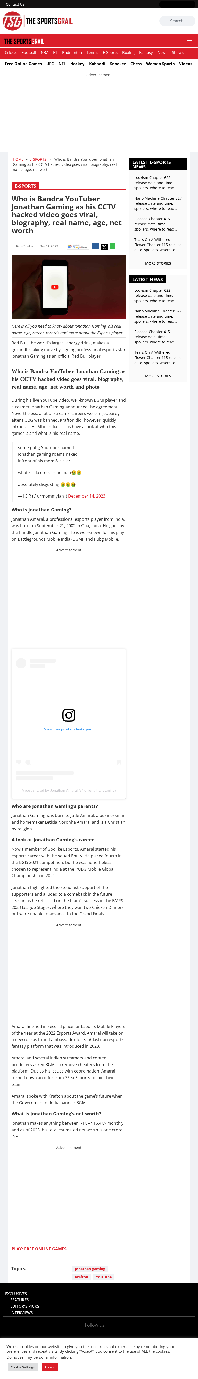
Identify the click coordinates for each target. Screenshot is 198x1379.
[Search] (190, 21)
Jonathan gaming (90, 1268)
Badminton (72, 52)
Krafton (81, 1276)
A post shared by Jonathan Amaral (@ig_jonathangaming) (69, 790)
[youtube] (185, 4)
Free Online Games (23, 63)
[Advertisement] (99, 113)
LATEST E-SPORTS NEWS (151, 164)
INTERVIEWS (21, 1312)
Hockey (77, 63)
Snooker (118, 63)
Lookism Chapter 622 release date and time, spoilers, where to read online (154, 183)
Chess (136, 63)
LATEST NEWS (147, 279)
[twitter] (170, 4)
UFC (50, 63)
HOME (18, 159)
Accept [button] (50, 1367)
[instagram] (177, 4)
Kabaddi (97, 63)
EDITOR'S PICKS (24, 1306)
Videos (185, 63)
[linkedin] (192, 4)
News (162, 52)
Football (29, 52)
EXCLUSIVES (16, 1293)
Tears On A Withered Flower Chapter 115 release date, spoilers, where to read (158, 245)
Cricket (11, 52)
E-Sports (110, 52)
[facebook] (162, 4)
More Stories (158, 263)
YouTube (104, 1276)
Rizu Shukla (24, 246)
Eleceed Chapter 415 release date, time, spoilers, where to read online (154, 224)
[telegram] (130, 1331)
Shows (178, 52)
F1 (55, 52)
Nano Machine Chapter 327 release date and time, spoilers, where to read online (158, 203)
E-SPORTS (38, 159)
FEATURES (19, 1299)
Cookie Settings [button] (23, 1367)
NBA (44, 52)
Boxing (128, 52)
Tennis (92, 52)
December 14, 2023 (86, 496)
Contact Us (15, 4)
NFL (62, 63)
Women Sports (160, 63)
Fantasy (146, 52)
